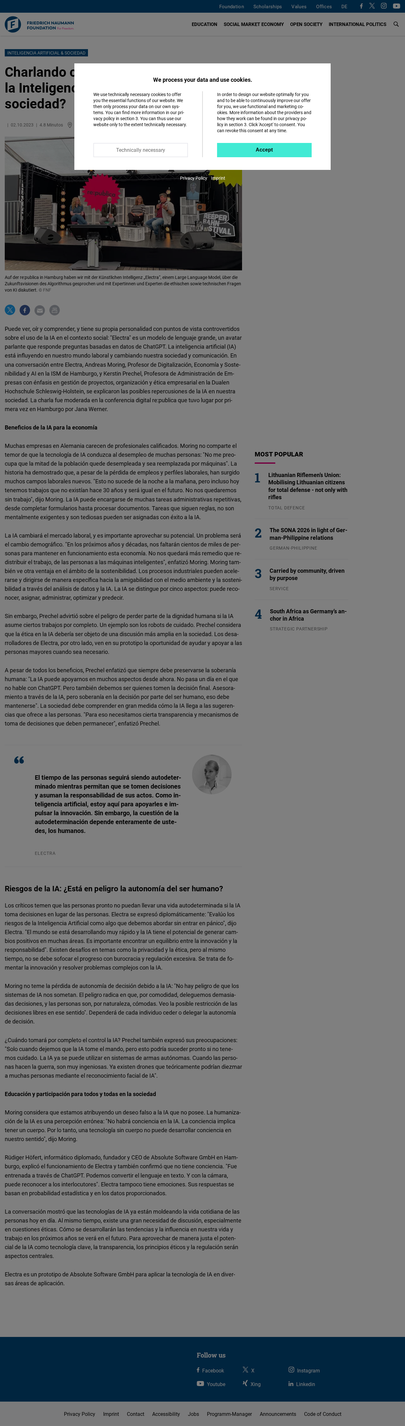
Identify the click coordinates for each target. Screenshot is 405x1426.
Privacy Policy (193, 178)
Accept (264, 149)
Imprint (218, 178)
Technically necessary (140, 149)
